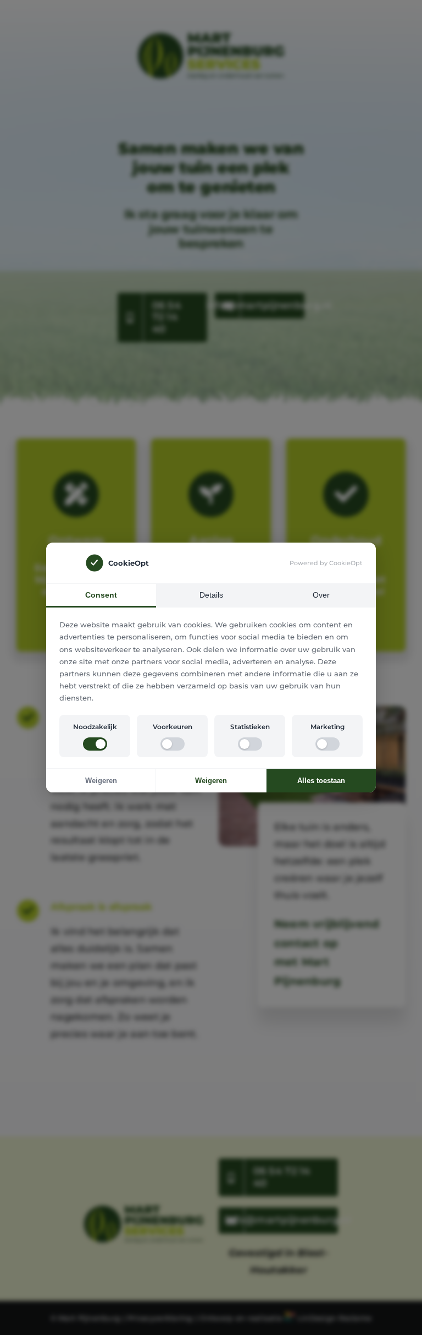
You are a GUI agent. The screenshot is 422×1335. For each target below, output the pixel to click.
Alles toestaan (321, 780)
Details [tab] (211, 594)
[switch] (95, 744)
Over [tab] (321, 594)
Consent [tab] (101, 594)
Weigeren (101, 780)
